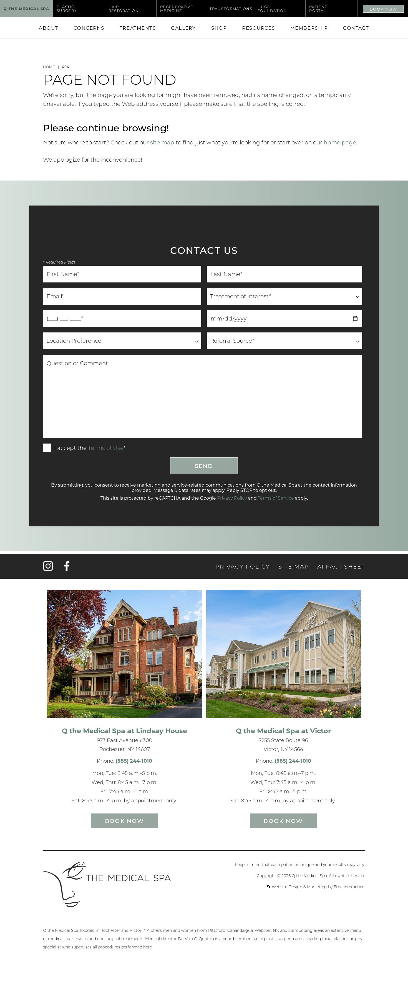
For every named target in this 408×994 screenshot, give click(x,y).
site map (162, 142)
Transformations (231, 8)
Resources (258, 28)
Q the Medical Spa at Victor (283, 730)
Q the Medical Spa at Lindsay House (124, 730)
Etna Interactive (349, 886)
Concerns (89, 28)
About (48, 28)
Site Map (293, 566)
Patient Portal (318, 8)
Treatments (138, 28)
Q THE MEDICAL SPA (26, 8)
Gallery (183, 28)
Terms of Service (276, 498)
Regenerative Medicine (176, 8)
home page (340, 142)
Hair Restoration (124, 8)
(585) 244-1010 (134, 760)
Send (204, 465)
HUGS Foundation (272, 8)
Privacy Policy (232, 498)
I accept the (70, 448)
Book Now (383, 9)
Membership (309, 28)
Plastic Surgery (67, 8)
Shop (219, 28)
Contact (356, 28)
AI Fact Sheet (341, 566)
